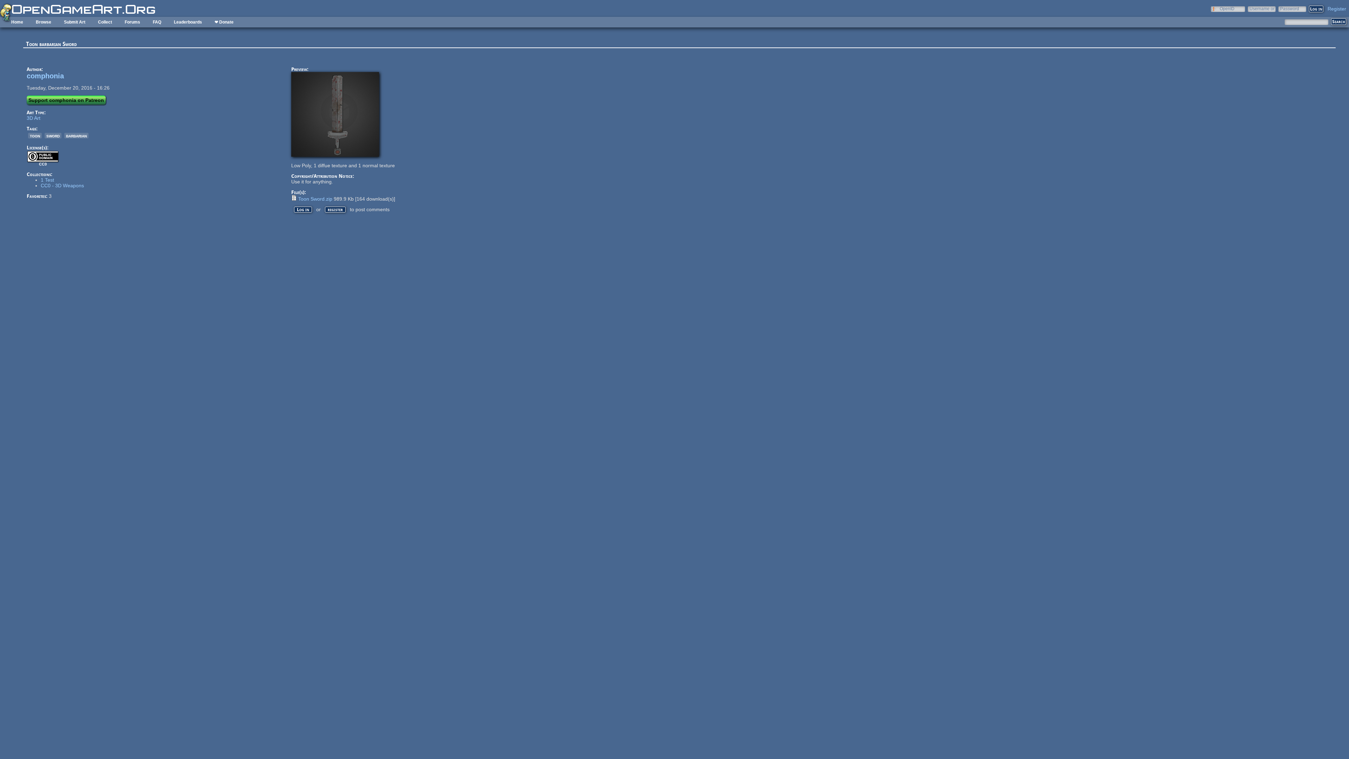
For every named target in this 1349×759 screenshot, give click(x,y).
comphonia (45, 76)
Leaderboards (188, 22)
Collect (105, 22)
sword (53, 135)
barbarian (76, 135)
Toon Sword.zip (315, 199)
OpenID (1227, 8)
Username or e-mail (1262, 8)
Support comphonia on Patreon (66, 100)
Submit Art (74, 22)
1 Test (47, 180)
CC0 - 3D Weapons (62, 185)
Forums (132, 22)
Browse (43, 22)
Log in (303, 209)
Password (1289, 8)
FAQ (157, 22)
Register (1337, 9)
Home (17, 22)
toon (35, 135)
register (335, 209)
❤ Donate (224, 22)
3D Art (33, 118)
